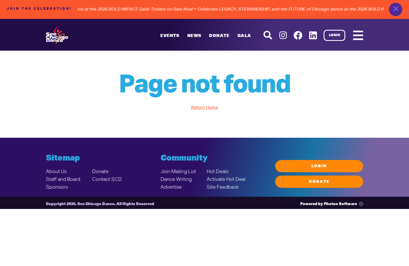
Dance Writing (176, 179)
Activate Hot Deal (226, 179)
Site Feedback (223, 187)
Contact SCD (107, 179)
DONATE (219, 36)
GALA (244, 36)
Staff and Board (63, 179)
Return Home (204, 107)
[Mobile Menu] (358, 35)
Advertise (171, 187)
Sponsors (57, 187)
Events (169, 36)
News (194, 36)
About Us (56, 171)
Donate (100, 171)
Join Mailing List (178, 171)
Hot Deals (217, 171)
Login (334, 35)
